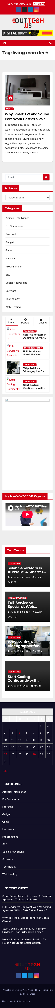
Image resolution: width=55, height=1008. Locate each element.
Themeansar (29, 994)
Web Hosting (13, 307)
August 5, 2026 (20, 686)
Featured (11, 234)
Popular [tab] (26, 322)
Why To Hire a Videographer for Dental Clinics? (33, 371)
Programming (14, 266)
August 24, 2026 (20, 651)
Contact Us (15, 1001)
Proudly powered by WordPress (18, 990)
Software (11, 290)
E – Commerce (14, 226)
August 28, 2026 (20, 577)
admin (38, 125)
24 (5, 754)
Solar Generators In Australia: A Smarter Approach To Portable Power (35, 339)
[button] (50, 42)
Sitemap (27, 1001)
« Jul (5, 771)
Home (5, 1001)
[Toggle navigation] (28, 43)
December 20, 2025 (19, 125)
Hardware (11, 258)
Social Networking (16, 282)
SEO (8, 274)
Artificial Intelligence (17, 218)
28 (34, 754)
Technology (13, 298)
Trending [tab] (41, 322)
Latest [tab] (11, 322)
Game (9, 250)
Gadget (9, 109)
